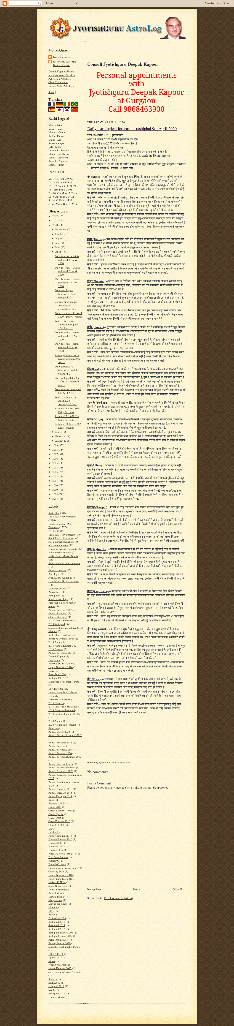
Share (51, 92)
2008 (55, 494)
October (59, 234)
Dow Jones (54, 660)
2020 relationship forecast (62, 724)
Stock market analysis (59, 552)
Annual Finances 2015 (60, 742)
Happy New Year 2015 (60, 878)
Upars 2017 (54, 957)
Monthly (53, 907)
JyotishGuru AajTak (58, 577)
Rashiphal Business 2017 (61, 932)
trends (51, 989)
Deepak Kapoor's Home (61, 71)
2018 (55, 449)
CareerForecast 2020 (59, 821)
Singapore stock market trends (64, 681)
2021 (55, 220)
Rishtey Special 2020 (59, 943)
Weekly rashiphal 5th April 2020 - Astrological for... (66, 400)
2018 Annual (55, 642)
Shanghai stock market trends (64, 946)
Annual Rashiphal (57, 613)
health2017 (54, 982)
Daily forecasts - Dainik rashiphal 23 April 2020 (67, 271)
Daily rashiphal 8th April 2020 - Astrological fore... (68, 381)
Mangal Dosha (56, 896)
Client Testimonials (58, 82)
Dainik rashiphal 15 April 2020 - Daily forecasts (68, 314)
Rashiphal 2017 (56, 929)
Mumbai (52, 631)
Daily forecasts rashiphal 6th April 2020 (68, 391)
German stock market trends (63, 868)
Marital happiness (57, 903)
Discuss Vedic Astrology (61, 85)
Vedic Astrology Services (61, 75)
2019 (55, 445)
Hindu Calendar (56, 523)
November (61, 229)
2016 (55, 458)
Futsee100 (53, 860)
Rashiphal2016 (56, 678)
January (59, 440)
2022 (55, 216)
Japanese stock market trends (63, 627)
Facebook (53, 832)
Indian (51, 670)
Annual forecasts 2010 (60, 789)
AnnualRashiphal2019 (60, 796)
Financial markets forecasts (62, 548)
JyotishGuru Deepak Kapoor (63, 581)
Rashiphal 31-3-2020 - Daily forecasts (67, 418)
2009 (55, 489)
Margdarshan (55, 900)
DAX (51, 828)
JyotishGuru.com (62, 57)
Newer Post (94, 889)
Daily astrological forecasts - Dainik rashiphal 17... (66, 293)
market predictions (58, 545)
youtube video (56, 997)
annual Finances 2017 (60, 968)
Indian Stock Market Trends (63, 556)
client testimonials (57, 617)
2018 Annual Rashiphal (60, 645)
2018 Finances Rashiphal (61, 710)
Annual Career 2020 (59, 731)
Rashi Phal (53, 513)
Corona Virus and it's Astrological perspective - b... (66, 305)
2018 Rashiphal (56, 624)
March (59, 431)
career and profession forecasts (64, 972)
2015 (55, 463)
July (57, 238)
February (60, 436)
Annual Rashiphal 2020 (60, 771)
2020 (55, 225)
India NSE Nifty (57, 882)
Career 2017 (54, 807)
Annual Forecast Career (60, 764)
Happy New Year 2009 (60, 663)
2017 (55, 454)
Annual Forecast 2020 (60, 753)
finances (52, 979)
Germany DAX (56, 871)
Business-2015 (56, 803)
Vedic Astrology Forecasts (62, 516)
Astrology (53, 574)
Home (137, 889)
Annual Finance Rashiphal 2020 (65, 735)
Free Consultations (58, 857)
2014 (55, 467)
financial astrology (58, 599)
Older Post (179, 889)
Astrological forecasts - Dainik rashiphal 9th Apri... (67, 358)
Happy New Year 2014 (60, 667)
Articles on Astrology (59, 78)
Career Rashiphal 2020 (60, 810)
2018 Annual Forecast (60, 620)
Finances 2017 (56, 846)
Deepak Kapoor (56, 656)
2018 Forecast (55, 649)
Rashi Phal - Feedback (60, 635)
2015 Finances (56, 703)
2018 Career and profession (63, 706)
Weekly (52, 531)
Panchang (53, 527)
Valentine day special (59, 699)
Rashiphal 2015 (56, 925)
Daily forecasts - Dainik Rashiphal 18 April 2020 (67, 282)
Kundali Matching (58, 889)
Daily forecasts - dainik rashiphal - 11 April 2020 (67, 336)
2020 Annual (55, 721)
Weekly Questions (57, 964)
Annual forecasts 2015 (60, 792)
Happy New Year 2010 (60, 875)
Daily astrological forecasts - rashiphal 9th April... (67, 370)
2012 (55, 476)
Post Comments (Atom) (118, 898)
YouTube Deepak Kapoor (61, 638)
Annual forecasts (57, 570)
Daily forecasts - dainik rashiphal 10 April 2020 (67, 347)
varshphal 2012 (56, 993)
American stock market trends (64, 563)
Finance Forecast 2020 (60, 839)
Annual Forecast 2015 (60, 652)
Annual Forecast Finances (61, 767)
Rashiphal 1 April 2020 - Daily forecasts (68, 410)
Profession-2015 (57, 918)
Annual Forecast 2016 (60, 749)
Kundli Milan (55, 893)
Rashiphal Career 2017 (60, 936)
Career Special (56, 814)
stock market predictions (61, 541)
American (53, 728)
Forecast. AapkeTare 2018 (62, 853)
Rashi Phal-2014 (57, 674)
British (51, 799)
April (58, 251)
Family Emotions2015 (60, 835)
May (58, 247)
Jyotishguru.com (57, 588)
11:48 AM (125, 762)
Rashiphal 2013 (56, 921)
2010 (55, 485)
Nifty (51, 911)
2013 (55, 472)
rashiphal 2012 (56, 986)
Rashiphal (53, 595)
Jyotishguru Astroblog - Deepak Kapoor (65, 63)
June (58, 243)
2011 (55, 480)
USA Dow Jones (57, 688)
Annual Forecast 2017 (60, 610)
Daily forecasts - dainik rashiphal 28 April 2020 (67, 259)
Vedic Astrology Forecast (61, 534)
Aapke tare (54, 591)
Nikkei (52, 914)
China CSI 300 (56, 825)
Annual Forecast (57, 746)
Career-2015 (54, 817)
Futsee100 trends (57, 864)
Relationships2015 (58, 939)
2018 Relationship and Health (64, 714)
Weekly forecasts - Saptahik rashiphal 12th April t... (66, 324)
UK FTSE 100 (56, 954)
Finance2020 (55, 842)
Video (51, 961)
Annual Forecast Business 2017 (64, 756)
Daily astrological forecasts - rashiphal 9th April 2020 (132, 128)
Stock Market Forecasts (60, 538)
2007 (55, 498)
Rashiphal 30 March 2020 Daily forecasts (68, 425)
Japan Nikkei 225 (57, 885)
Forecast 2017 (55, 850)
